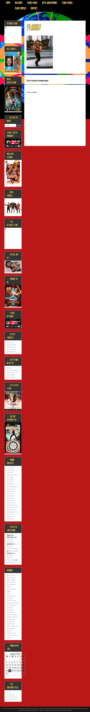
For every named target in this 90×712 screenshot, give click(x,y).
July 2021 (10, 482)
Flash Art (10, 368)
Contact (34, 8)
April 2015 (10, 519)
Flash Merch (67, 3)
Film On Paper (11, 601)
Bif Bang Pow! (11, 582)
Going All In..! (11, 342)
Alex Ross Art (11, 575)
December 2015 (12, 505)
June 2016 (10, 496)
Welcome (18, 3)
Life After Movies (12, 614)
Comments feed (12, 697)
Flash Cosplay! (14, 551)
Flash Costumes (12, 373)
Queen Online (11, 633)
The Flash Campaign (37, 80)
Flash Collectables (12, 370)
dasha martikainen (13, 549)
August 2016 (11, 491)
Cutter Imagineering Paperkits (11, 596)
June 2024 (10, 480)
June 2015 (10, 514)
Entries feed (10, 695)
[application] (13, 143)
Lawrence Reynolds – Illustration (10, 610)
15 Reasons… (11, 562)
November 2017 (12, 486)
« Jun (7, 676)
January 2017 (11, 489)
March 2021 (11, 484)
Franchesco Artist (12, 603)
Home (8, 3)
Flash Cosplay (20, 8)
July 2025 (10, 473)
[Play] (7, 146)
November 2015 (12, 507)
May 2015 (10, 517)
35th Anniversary (49, 3)
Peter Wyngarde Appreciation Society (12, 628)
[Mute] (19, 146)
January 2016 (11, 503)
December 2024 (12, 475)
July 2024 (10, 477)
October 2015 (11, 510)
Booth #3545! (11, 352)
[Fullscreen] (20, 146)
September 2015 (12, 512)
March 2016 (11, 500)
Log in (9, 692)
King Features (11, 605)
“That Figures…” (12, 347)
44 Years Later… (12, 349)
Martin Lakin (11, 560)
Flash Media (32, 3)
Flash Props (10, 377)
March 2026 (11, 470)
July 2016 (10, 493)
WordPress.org (12, 699)
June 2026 (10, 468)
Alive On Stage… (12, 345)
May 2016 (10, 498)
